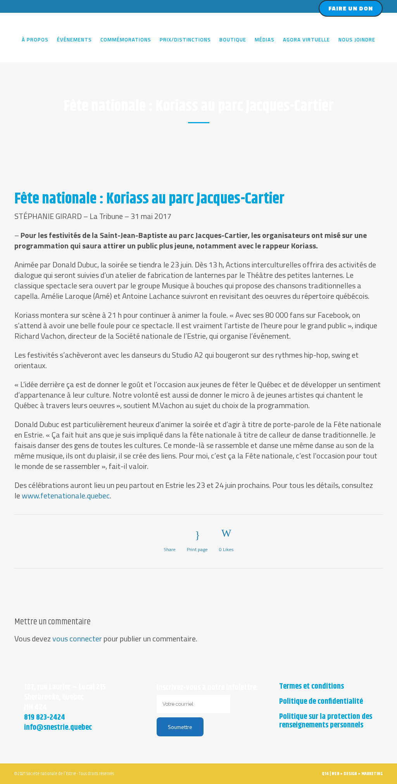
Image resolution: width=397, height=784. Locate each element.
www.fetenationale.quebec (66, 495)
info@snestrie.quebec (58, 728)
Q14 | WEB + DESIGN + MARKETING (352, 773)
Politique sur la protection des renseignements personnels (325, 721)
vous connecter (77, 638)
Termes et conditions (311, 686)
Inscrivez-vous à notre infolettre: (207, 688)
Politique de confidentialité (321, 702)
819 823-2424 (44, 718)
